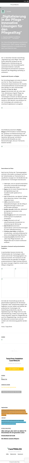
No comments (16, 38)
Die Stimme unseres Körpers (10, 438)
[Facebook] (13, 457)
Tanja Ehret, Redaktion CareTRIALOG (11, 37)
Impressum (20, 454)
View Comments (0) (14, 369)
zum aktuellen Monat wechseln (11, 392)
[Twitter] (15, 457)
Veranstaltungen (5, 384)
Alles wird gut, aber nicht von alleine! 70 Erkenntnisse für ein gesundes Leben (13, 431)
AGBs (7, 454)
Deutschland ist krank (8, 435)
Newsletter (4, 379)
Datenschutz (13, 454)
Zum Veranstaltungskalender (8, 387)
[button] (25, 1)
